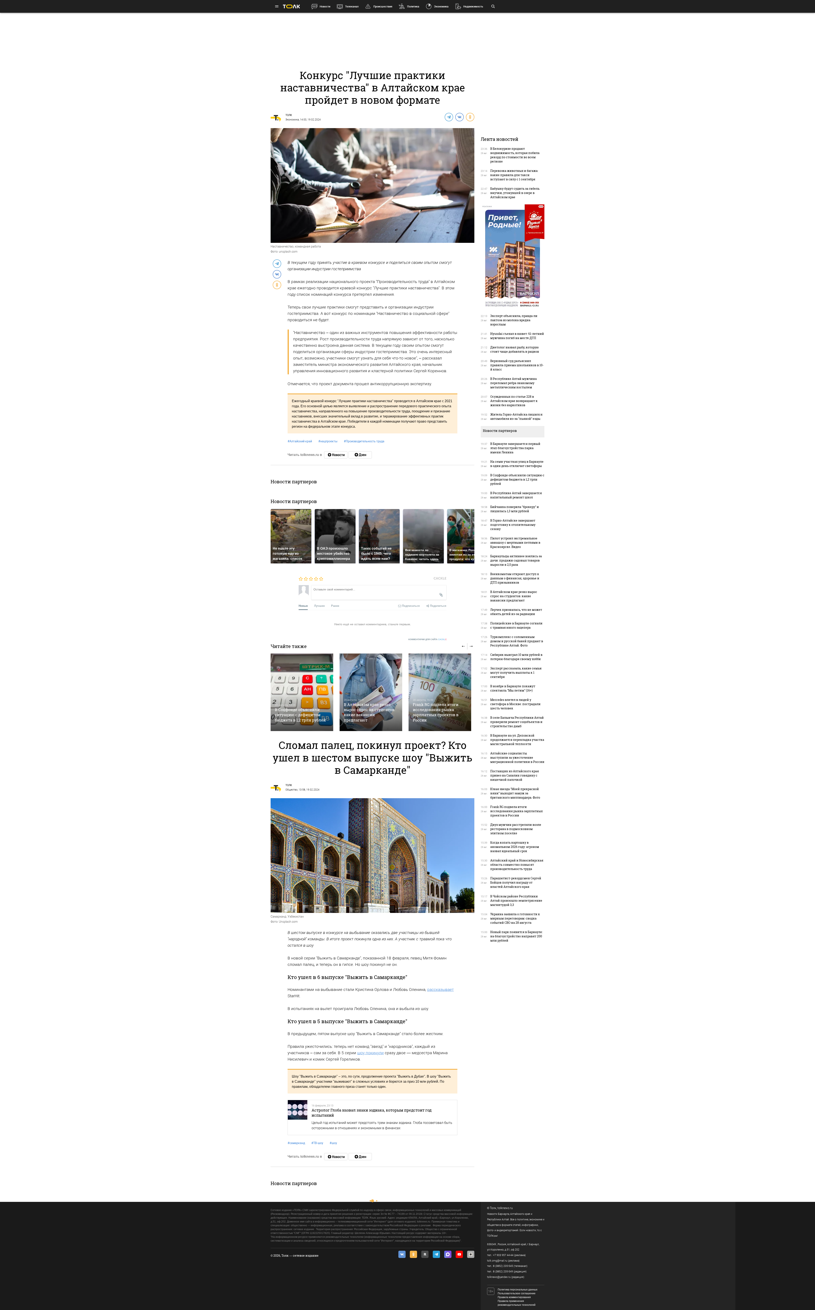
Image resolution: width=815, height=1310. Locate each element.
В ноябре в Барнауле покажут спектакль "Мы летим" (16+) (512, 688)
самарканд (296, 1143)
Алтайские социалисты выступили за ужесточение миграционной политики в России (517, 757)
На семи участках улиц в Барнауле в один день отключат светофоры (517, 464)
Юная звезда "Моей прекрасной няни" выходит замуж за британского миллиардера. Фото (515, 793)
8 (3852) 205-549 (503, 1271)
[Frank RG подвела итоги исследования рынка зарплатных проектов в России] (440, 692)
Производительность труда (364, 441)
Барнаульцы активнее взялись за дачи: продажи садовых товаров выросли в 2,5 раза (516, 560)
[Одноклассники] (470, 116)
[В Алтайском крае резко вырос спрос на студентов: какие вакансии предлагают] (371, 692)
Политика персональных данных (517, 1289)
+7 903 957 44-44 (503, 1255)
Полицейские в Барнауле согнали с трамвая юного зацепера (516, 625)
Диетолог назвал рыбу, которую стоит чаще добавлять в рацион (514, 349)
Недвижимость (473, 6)
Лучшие (319, 606)
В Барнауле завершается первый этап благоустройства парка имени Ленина (515, 448)
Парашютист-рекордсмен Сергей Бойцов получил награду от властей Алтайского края (515, 882)
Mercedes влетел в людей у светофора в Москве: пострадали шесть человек (515, 704)
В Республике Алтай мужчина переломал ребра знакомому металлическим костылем (513, 383)
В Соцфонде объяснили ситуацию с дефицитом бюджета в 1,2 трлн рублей (300, 715)
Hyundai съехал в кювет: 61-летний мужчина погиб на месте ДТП (517, 336)
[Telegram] (448, 116)
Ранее (335, 606)
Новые (303, 606)
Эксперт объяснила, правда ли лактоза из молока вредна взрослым (513, 320)
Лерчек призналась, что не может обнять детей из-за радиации (516, 612)
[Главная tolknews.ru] (291, 6)
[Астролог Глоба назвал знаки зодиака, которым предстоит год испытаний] (297, 1117)
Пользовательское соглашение (516, 1293)
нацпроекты (327, 441)
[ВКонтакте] (459, 116)
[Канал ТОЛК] (360, 454)
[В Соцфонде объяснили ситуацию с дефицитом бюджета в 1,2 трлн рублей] (302, 692)
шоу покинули (370, 1052)
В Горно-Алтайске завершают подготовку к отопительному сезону (512, 524)
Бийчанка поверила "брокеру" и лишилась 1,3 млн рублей (514, 509)
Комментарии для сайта (427, 639)
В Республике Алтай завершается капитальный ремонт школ (516, 495)
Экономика (441, 6)
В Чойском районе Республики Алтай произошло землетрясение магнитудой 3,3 (516, 900)
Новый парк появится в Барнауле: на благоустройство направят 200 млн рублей (516, 936)
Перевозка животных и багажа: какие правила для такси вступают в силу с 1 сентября (514, 175)
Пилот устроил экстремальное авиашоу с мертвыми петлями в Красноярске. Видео (515, 542)
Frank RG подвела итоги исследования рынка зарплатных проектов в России (435, 712)
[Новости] (335, 454)
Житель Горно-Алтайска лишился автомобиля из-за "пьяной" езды (516, 416)
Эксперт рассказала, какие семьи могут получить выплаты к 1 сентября (516, 672)
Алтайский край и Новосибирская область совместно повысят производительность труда (516, 864)
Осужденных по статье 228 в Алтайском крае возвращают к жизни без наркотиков (514, 401)
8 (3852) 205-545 (503, 1266)
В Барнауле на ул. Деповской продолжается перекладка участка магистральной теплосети (517, 739)
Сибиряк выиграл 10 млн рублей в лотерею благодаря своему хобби (516, 657)
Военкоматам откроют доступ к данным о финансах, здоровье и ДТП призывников (514, 578)
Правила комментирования (514, 1297)
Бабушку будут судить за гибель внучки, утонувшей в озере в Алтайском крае (515, 193)
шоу (333, 1143)
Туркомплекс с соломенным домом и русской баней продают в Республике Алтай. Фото (516, 641)
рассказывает (440, 989)
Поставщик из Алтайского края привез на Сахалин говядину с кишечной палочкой (514, 775)
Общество (291, 789)
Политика (413, 6)
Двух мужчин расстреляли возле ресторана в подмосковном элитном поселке (515, 829)
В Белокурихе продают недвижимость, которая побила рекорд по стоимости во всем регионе (515, 155)
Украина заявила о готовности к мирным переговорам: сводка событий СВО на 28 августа (515, 918)
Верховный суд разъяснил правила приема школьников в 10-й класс (517, 365)
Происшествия (382, 6)
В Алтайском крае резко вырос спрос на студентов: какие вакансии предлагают (369, 712)
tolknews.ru (505, 1208)
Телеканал (351, 6)
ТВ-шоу (317, 1143)
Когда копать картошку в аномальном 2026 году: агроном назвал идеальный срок (514, 846)
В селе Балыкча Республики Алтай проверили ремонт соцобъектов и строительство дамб (517, 722)
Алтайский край (300, 441)
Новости (325, 6)
